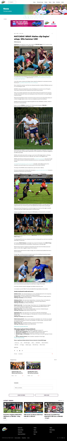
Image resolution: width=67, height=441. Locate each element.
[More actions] (52, 33)
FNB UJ (33, 342)
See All (55, 359)
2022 (21, 342)
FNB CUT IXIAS (42, 344)
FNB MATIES (38, 342)
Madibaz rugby (28, 344)
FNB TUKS (16, 344)
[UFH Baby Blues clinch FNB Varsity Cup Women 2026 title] (33, 366)
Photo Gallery (52, 429)
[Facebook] (59, 437)
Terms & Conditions (17, 437)
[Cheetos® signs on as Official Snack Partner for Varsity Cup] (17, 366)
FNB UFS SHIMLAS (45, 342)
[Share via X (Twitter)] (17, 350)
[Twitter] (61, 437)
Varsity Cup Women (21, 434)
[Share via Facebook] (14, 350)
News (35, 434)
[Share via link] (22, 350)
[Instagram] (57, 437)
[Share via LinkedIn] (19, 350)
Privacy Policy (24, 437)
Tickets (35, 427)
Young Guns (20, 432)
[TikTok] (64, 437)
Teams (35, 429)
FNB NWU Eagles (27, 342)
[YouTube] (62, 437)
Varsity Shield (20, 429)
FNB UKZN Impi (35, 344)
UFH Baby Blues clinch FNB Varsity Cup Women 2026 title (33, 372)
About (51, 432)
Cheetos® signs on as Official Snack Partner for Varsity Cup (17, 372)
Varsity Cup (17, 342)
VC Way (28, 437)
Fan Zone (35, 432)
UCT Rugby (22, 344)
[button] (40, 2)
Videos (51, 427)
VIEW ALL (60, 400)
